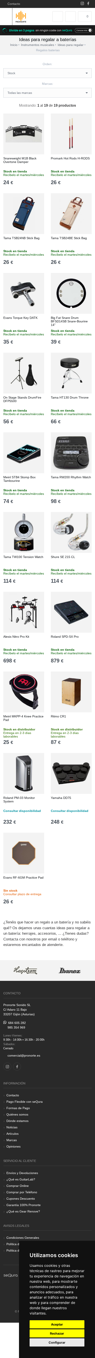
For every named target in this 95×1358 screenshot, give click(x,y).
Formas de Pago (18, 1108)
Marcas (11, 1140)
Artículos (12, 1133)
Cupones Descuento (20, 1198)
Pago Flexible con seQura (24, 1101)
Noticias (11, 1127)
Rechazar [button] (57, 1333)
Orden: (47, 64)
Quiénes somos (17, 1114)
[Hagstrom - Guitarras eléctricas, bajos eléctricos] (25, 970)
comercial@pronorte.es (24, 1055)
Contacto (13, 4)
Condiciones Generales (22, 1237)
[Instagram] (82, 4)
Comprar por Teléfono (21, 1192)
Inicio (13, 45)
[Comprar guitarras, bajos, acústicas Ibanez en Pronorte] (70, 970)
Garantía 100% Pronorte (23, 1205)
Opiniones (13, 1146)
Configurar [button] (57, 1342)
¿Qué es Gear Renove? (23, 1211)
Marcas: (47, 83)
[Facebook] (88, 4)
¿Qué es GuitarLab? (20, 1179)
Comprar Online (17, 1186)
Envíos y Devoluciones (22, 1173)
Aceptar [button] (57, 1324)
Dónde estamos (17, 1121)
